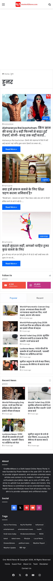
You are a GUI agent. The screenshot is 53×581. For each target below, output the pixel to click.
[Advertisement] (26, 37)
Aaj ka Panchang (10, 525)
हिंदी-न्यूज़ (22, 548)
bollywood (39, 525)
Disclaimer (44, 564)
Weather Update (10, 548)
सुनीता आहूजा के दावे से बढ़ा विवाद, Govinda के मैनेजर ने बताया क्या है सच (35, 364)
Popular (13, 298)
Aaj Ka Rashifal (26, 525)
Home (6, 74)
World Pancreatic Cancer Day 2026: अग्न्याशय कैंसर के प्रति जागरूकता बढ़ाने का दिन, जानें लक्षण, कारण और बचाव (34, 311)
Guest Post (16, 564)
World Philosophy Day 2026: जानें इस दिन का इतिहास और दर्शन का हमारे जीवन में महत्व (35, 325)
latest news (16, 538)
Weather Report (39, 543)
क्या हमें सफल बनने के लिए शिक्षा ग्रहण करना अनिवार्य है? (23, 191)
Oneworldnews (9, 543)
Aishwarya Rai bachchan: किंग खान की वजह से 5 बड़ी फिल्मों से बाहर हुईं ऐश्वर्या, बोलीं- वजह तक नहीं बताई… (26, 131)
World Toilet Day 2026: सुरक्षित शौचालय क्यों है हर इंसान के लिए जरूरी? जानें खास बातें (34, 338)
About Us (27, 564)
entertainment (9, 529)
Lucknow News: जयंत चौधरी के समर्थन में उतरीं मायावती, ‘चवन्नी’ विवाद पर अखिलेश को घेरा (34, 351)
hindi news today (10, 534)
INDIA (41, 534)
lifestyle (27, 538)
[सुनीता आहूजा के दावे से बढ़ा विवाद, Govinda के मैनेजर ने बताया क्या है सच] (10, 365)
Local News (38, 538)
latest (6, 538)
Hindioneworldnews (27, 534)
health (39, 529)
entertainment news (25, 529)
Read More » (11, 149)
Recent (40, 298)
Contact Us (26, 568)
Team (35, 564)
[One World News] (26, 4)
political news (24, 543)
